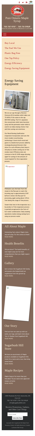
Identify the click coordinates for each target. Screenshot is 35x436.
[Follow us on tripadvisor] (31, 3)
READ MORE (9, 237)
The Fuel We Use (13, 48)
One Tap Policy (12, 58)
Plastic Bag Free (12, 53)
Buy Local (10, 43)
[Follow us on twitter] (22, 3)
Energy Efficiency (13, 63)
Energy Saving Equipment (17, 68)
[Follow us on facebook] (19, 3)
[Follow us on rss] (26, 3)
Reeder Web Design (18, 427)
